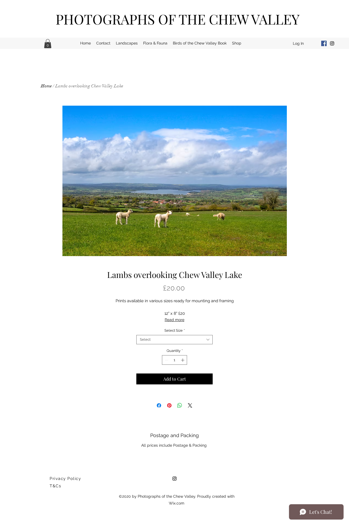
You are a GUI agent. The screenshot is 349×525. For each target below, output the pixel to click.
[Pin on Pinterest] (169, 405)
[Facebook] (324, 43)
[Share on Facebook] (159, 405)
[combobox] (174, 339)
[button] (48, 43)
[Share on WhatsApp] (179, 405)
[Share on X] (190, 405)
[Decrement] (166, 360)
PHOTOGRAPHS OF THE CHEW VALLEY (178, 19)
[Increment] (183, 360)
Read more (174, 320)
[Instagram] (332, 43)
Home (46, 86)
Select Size (174, 330)
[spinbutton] (174, 360)
